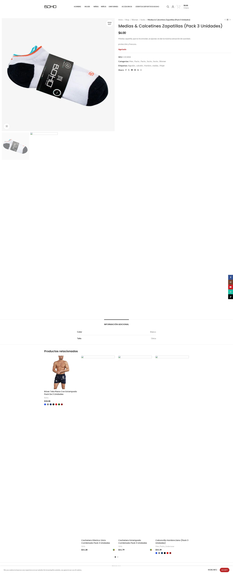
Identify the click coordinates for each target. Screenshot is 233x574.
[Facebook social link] (126, 70)
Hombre (147, 65)
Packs (136, 61)
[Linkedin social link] (138, 70)
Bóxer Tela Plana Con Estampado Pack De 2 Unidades (60, 393)
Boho (46, 398)
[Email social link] (131, 70)
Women (135, 20)
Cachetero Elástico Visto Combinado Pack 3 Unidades (95, 541)
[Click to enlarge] (7, 126)
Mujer (162, 65)
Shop (127, 20)
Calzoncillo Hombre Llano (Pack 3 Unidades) (171, 541)
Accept (224, 570)
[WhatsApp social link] (141, 70)
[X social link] (128, 70)
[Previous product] (225, 19)
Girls (83, 546)
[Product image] (61, 372)
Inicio (120, 20)
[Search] (168, 6)
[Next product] (230, 19)
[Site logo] (50, 6)
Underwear (169, 546)
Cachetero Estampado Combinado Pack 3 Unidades (132, 541)
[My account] (173, 6)
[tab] (116, 323)
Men (131, 61)
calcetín (139, 65)
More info (212, 570)
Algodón (131, 65)
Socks (143, 20)
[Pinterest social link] (135, 70)
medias (155, 65)
